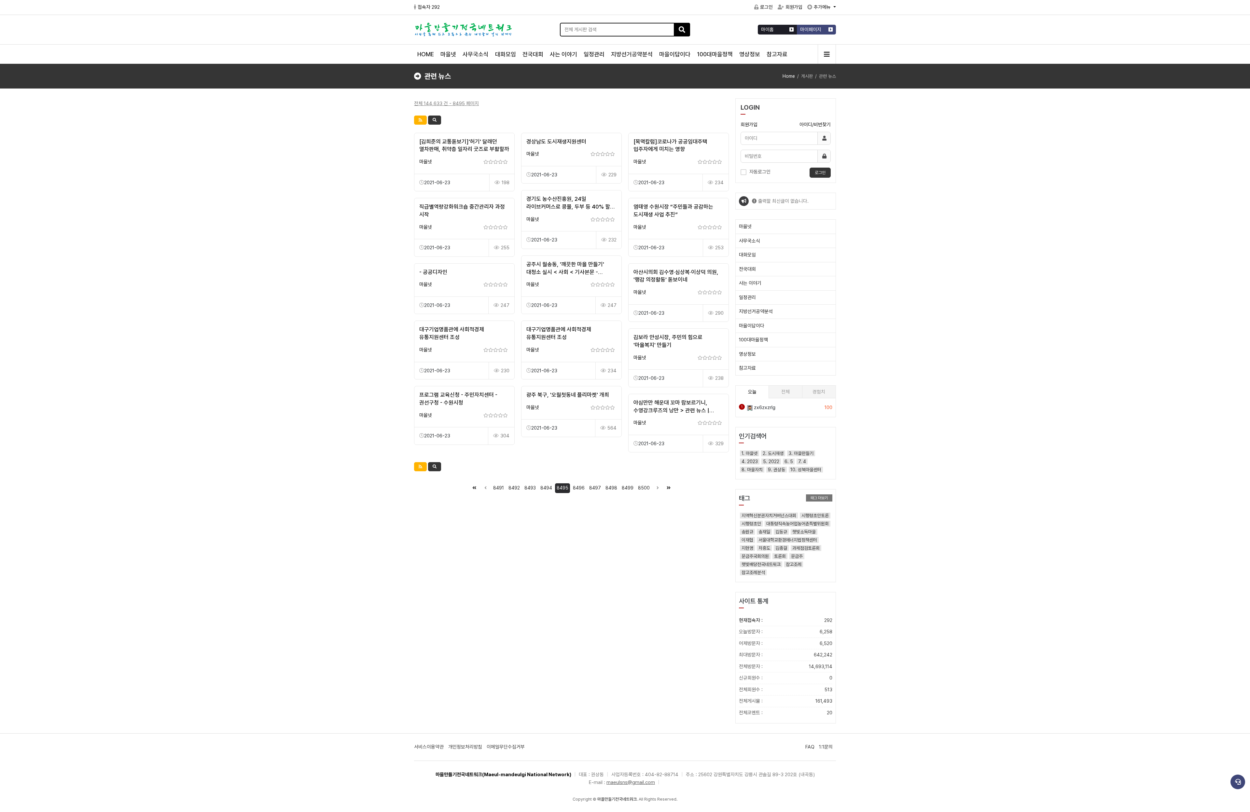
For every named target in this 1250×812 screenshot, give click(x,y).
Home (789, 76)
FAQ (809, 747)
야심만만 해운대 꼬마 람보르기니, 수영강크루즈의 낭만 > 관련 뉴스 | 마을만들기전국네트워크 (671, 410)
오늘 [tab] (752, 392)
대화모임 (505, 54)
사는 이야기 (563, 54)
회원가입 (793, 7)
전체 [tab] (785, 392)
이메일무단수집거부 (506, 747)
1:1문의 (826, 747)
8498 (611, 487)
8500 (644, 487)
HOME (425, 54)
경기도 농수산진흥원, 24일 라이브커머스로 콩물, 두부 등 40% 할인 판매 (570, 207)
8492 (514, 487)
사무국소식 (476, 54)
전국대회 (532, 54)
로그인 (766, 7)
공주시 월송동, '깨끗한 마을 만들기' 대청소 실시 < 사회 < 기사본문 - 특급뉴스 (565, 272)
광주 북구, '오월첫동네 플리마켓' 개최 (567, 395)
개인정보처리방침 (465, 747)
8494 (546, 487)
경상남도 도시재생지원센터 (556, 141)
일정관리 (594, 54)
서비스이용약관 (429, 747)
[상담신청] (1237, 782)
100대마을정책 (715, 54)
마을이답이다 (674, 54)
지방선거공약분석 (632, 54)
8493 (530, 487)
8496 (579, 487)
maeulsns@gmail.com (630, 782)
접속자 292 (429, 7)
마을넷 (448, 54)
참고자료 (777, 54)
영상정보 (749, 54)
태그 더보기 (819, 498)
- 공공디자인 (433, 272)
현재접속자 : (785, 620)
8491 (498, 487)
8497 (595, 487)
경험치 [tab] (818, 392)
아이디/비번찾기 (815, 125)
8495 (562, 487)
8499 (627, 487)
